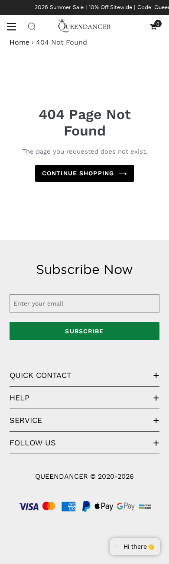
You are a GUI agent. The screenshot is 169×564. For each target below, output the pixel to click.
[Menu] (14, 26)
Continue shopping (78, 173)
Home (19, 42)
